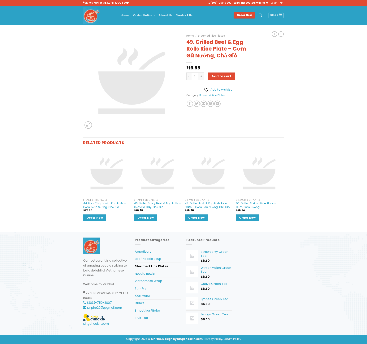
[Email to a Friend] (204, 104)
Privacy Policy (213, 339)
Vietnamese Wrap (148, 281)
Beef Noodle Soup (148, 259)
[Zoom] (88, 125)
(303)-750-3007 (220, 2)
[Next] (283, 190)
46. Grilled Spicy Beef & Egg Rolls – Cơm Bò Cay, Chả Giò (157, 205)
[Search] (260, 15)
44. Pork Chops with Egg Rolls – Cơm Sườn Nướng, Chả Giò (104, 205)
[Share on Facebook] (190, 104)
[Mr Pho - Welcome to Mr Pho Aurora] (99, 15)
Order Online (143, 15)
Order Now (95, 218)
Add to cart (221, 76)
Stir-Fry (140, 288)
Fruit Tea (141, 318)
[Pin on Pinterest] (210, 104)
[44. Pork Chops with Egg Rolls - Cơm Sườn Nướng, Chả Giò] (106, 173)
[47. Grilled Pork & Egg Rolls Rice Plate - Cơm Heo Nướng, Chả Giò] (208, 173)
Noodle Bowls (145, 273)
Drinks (139, 303)
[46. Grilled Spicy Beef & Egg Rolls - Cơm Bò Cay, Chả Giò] (157, 173)
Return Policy (232, 339)
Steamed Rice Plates (211, 36)
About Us (165, 15)
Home (125, 15)
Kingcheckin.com (96, 323)
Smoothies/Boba (147, 310)
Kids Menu (142, 295)
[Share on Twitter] (197, 104)
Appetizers (143, 251)
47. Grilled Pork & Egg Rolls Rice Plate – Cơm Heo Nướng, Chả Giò (207, 205)
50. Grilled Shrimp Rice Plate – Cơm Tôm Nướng (256, 205)
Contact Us (184, 15)
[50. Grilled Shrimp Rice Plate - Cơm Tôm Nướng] (259, 173)
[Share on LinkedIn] (217, 104)
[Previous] (83, 190)
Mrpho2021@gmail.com (252, 2)
